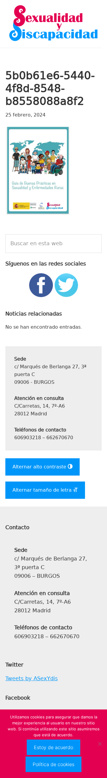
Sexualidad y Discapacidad (53, 24)
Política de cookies (53, 764)
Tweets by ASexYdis (31, 678)
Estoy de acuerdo (53, 747)
